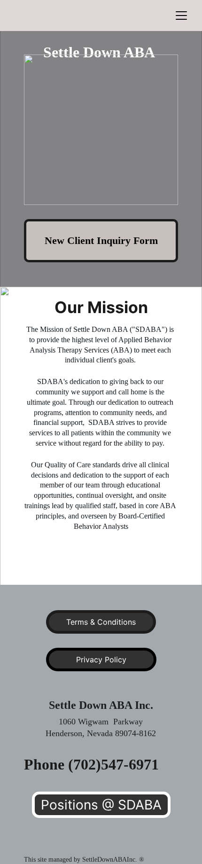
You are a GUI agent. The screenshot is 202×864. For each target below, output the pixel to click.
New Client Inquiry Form (101, 240)
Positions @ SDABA (101, 805)
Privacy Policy (101, 659)
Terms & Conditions (101, 622)
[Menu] (181, 15)
